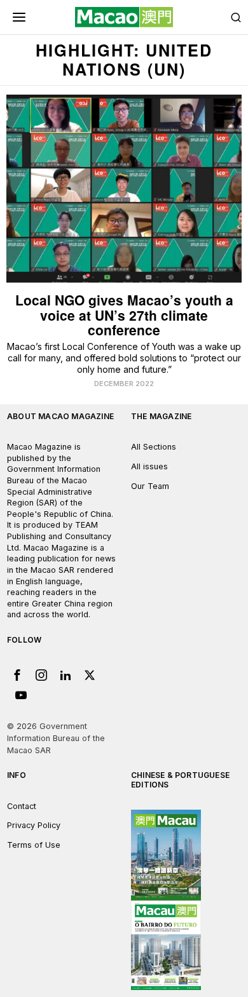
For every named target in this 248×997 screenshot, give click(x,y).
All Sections (153, 447)
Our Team (150, 486)
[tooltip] (17, 675)
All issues (149, 466)
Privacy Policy (33, 825)
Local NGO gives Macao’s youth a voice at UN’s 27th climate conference (124, 315)
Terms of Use (33, 845)
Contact (21, 806)
